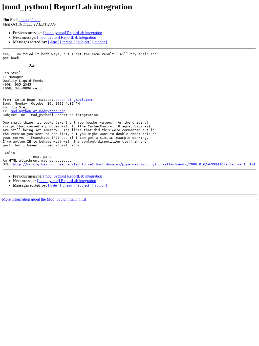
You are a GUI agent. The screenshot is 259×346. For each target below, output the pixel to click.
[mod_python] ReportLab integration (72, 33)
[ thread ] (67, 42)
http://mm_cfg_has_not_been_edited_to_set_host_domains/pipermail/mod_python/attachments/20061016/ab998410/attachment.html (134, 164)
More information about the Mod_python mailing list (44, 199)
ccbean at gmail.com (72, 100)
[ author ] (99, 42)
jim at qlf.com (29, 19)
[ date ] (53, 42)
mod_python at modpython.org (38, 111)
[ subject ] (83, 42)
